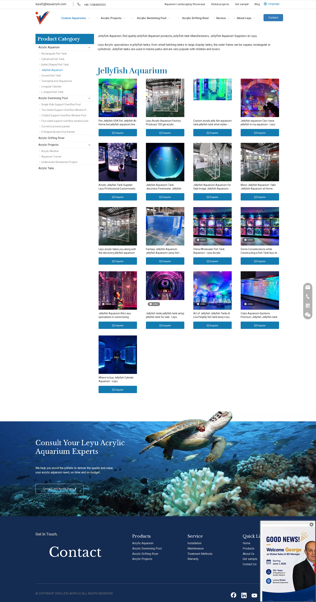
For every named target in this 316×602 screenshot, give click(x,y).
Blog (257, 4)
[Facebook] (233, 595)
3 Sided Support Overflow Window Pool (63, 115)
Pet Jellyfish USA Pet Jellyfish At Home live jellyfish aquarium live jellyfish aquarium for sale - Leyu (117, 122)
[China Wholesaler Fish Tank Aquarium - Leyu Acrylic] (212, 226)
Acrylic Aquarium (49, 47)
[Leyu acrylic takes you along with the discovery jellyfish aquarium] (118, 226)
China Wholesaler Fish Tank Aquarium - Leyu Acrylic (209, 251)
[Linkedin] (244, 595)
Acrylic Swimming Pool (53, 98)
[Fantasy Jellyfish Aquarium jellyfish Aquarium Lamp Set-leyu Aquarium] (165, 226)
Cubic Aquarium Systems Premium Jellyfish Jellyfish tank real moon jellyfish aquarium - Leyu (259, 315)
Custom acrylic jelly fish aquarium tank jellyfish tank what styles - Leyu (212, 122)
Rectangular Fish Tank (54, 53)
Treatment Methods (199, 554)
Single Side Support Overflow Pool (61, 104)
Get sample (242, 4)
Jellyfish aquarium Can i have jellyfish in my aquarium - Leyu (258, 122)
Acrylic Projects (48, 145)
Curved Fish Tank (51, 75)
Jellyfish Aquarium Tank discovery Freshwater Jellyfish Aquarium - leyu (163, 186)
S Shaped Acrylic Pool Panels (58, 131)
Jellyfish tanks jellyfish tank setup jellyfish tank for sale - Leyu (165, 315)
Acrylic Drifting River (51, 138)
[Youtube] (254, 595)
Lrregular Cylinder (51, 86)
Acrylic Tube (46, 168)
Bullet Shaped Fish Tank (55, 64)
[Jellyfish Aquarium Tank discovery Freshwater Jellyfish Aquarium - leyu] (165, 161)
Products (248, 548)
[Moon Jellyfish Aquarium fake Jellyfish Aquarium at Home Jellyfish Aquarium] (260, 161)
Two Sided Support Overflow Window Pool (65, 109)
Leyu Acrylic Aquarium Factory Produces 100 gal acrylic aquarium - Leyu (163, 122)
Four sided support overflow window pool (64, 120)
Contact (273, 17)
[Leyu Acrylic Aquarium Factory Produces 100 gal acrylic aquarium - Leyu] (165, 97)
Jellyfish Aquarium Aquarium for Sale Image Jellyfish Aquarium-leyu (212, 186)
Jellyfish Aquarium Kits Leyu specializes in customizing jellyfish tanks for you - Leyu (115, 315)
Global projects (220, 4)
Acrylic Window (50, 151)
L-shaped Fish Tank (52, 92)
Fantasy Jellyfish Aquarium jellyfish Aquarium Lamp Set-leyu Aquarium (163, 251)
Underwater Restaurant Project (59, 162)
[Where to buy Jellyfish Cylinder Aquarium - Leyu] (118, 354)
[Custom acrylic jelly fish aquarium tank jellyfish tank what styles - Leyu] (212, 89)
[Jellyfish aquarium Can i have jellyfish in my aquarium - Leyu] (260, 97)
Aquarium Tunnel (51, 156)
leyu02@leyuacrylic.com (50, 4)
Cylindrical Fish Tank (52, 59)
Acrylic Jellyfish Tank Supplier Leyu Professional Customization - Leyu (118, 186)
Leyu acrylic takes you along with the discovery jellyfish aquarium (117, 251)
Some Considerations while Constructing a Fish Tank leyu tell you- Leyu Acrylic (259, 251)
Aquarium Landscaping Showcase (184, 4)
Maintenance (195, 548)
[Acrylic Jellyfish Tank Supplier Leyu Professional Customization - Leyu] (118, 161)
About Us (248, 554)
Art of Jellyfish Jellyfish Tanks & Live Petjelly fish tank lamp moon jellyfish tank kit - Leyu (212, 315)
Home (246, 543)
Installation (194, 543)
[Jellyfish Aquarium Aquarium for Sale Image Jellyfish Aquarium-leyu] (212, 161)
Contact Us (250, 564)
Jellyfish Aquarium (52, 70)
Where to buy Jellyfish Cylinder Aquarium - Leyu (116, 379)
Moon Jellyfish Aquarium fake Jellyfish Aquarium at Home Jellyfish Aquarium (258, 186)
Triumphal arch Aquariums (56, 81)
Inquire (119, 132)
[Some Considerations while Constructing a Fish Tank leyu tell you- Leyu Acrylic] (260, 226)
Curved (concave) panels (55, 126)
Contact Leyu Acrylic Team (59, 488)
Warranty (193, 559)
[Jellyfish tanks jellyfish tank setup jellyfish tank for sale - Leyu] (165, 285)
